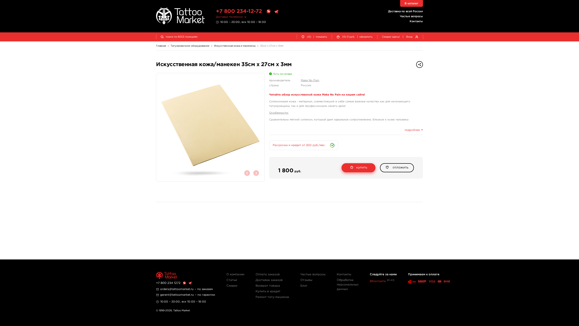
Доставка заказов (269, 280)
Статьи (231, 280)
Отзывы (306, 280)
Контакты (416, 21)
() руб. (348, 37)
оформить (366, 37)
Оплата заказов (268, 274)
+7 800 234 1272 (168, 283)
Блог (303, 286)
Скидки (231, 286)
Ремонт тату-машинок (272, 297)
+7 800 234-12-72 (239, 11)
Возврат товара (268, 286)
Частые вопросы (411, 16)
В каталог (411, 3)
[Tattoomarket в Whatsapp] (268, 11)
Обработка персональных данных (347, 284)
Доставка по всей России (405, 11)
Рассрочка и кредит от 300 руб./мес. (299, 145)
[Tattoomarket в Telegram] (276, 11)
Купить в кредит (268, 291)
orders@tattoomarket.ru (177, 289)
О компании (235, 274)
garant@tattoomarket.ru (177, 295)
